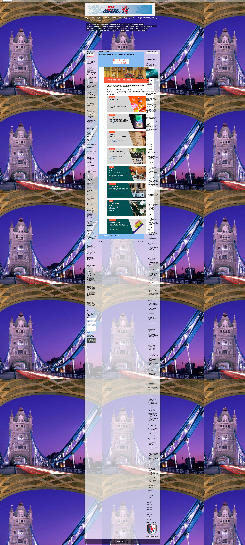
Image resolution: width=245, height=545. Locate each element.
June (149, 490)
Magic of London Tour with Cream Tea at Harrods (91, 86)
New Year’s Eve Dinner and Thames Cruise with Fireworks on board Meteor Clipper (91, 298)
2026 (148, 139)
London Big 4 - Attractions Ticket (90, 158)
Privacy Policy (114, 30)
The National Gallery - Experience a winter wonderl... (152, 161)
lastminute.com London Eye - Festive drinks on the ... (153, 388)
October (150, 483)
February (150, 497)
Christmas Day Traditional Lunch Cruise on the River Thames (91, 262)
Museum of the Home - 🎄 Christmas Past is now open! (152, 380)
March (149, 495)
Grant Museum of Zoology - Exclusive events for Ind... (152, 342)
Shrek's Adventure (90, 187)
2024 (148, 143)
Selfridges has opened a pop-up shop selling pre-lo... (153, 290)
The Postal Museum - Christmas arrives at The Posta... (152, 435)
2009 (148, 519)
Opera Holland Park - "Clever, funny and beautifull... (152, 396)
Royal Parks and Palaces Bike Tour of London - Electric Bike (91, 94)
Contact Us (121, 30)
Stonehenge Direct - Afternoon (152, 126)
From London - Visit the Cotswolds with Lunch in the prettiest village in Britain (151, 103)
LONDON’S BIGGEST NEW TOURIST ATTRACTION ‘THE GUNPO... (152, 415)
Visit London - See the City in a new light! (152, 230)
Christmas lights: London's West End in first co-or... (153, 366)
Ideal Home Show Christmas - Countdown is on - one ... (153, 331)
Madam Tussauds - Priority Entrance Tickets (91, 175)
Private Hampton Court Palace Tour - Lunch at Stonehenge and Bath (152, 121)
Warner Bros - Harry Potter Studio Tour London (150, 59)
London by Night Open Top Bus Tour (91, 78)
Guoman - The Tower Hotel (151, 88)
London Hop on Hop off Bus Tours (117, 24)
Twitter (126, 28)
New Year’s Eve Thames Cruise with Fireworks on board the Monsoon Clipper (91, 288)
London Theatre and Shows (128, 26)
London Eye (89, 163)
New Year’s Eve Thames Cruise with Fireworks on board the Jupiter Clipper (91, 304)
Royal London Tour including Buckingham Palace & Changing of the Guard (91, 91)
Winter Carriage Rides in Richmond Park (153, 429)
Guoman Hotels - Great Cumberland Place (150, 87)
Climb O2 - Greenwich (91, 137)
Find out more (126, 86)
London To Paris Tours (151, 26)
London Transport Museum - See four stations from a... (152, 233)
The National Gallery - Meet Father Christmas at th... (153, 410)
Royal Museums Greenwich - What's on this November (153, 458)
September (150, 485)
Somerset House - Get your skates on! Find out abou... (152, 425)
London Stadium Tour (91, 82)
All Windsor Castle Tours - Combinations (151, 94)
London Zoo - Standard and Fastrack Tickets (91, 171)
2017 (148, 506)
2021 (148, 148)
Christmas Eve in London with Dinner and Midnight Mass (91, 211)
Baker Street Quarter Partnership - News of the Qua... (153, 270)
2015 (148, 509)
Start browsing (112, 210)
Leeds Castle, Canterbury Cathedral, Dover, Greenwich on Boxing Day (91, 252)
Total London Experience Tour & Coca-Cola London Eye (90, 109)
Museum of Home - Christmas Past (152, 346)
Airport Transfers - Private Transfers (94, 28)
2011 (148, 516)
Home (88, 24)
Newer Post (102, 241)
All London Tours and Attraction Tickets (100, 24)
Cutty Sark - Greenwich (89, 140)
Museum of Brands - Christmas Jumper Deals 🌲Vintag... (152, 267)
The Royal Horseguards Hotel (152, 82)
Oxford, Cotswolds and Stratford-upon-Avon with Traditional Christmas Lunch (91, 242)
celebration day (114, 141)
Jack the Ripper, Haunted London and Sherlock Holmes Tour (91, 71)
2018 (148, 504)
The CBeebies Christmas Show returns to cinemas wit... (153, 248)
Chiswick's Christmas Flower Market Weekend (152, 212)
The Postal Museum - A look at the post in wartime (152, 359)
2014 (148, 511)
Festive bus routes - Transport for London (152, 172)
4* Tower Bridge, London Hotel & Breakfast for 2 (153, 370)
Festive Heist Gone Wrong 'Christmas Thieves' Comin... (152, 450)
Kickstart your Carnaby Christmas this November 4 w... (152, 465)
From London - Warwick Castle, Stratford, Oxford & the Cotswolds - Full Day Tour (152, 106)
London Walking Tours (91, 84)
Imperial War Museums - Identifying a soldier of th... (153, 227)
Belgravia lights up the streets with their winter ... (153, 283)
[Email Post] (119, 235)
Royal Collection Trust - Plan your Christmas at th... (153, 403)
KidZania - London (90, 153)
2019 (148, 502)
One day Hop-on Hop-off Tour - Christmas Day (91, 228)
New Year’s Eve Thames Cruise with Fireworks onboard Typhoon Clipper (91, 309)
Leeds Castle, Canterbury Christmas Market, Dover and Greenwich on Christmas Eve (91, 223)
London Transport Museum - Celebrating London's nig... (153, 335)
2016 (148, 507)
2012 (148, 514)
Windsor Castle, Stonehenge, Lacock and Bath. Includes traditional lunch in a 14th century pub (152, 133)
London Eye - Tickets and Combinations (111, 26)
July (149, 488)
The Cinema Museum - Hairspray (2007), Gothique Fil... (152, 480)
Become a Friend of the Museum (116, 172)
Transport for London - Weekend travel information (152, 240)
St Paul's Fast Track (91, 188)
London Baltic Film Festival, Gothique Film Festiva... (153, 279)
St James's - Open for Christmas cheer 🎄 (152, 178)
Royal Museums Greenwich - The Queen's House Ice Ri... (152, 323)
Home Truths (120, 140)
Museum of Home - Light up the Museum (153, 349)
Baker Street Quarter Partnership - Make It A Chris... (153, 432)
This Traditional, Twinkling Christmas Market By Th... (152, 208)
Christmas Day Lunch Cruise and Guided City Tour (91, 258)
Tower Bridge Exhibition (89, 197)
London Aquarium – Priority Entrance (91, 155)
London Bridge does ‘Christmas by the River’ (152, 168)
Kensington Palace (90, 150)
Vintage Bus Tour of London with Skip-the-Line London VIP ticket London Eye (91, 113)
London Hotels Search (134, 28)
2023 (148, 144)
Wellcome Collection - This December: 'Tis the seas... (152, 191)
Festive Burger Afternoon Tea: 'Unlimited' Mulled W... (153, 304)
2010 (148, 517)
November (150, 151)
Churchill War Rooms (91, 136)
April (149, 493)
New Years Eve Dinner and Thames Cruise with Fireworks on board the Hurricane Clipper (91, 293)
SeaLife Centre (90, 183)
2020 (148, 501)
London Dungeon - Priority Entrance (90, 162)
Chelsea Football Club (91, 134)
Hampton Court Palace (91, 144)
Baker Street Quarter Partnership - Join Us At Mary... (152, 219)
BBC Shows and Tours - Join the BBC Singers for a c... (153, 195)
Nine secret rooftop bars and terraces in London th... (153, 153)
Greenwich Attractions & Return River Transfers (91, 62)
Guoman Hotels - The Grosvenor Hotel (150, 84)
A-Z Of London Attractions (92, 30)
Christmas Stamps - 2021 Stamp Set (153, 185)
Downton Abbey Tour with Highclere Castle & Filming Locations (151, 99)
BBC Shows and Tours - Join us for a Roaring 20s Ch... (153, 318)
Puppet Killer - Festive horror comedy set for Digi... (153, 477)
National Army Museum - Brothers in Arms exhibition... (153, 164)
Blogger (135, 541)
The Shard (89, 194)
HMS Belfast (89, 146)
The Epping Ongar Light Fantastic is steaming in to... (153, 263)
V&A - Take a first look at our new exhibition (153, 205)
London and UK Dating (131, 30)
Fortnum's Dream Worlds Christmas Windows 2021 (153, 454)
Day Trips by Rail (118, 28)
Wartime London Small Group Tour (91, 117)
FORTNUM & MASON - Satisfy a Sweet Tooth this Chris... (153, 181)
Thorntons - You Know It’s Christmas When (152, 400)
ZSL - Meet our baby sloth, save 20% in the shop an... (153, 215)
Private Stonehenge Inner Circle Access (151, 124)
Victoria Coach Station (104, 30)
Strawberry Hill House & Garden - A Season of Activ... (153, 339)
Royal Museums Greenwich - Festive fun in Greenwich (152, 373)
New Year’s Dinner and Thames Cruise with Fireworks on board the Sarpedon (91, 279)
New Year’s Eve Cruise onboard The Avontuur (91, 266)
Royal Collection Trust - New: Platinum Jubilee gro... (153, 363)
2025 (148, 141)
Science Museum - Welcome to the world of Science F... (153, 157)
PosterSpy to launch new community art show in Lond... (153, 326)
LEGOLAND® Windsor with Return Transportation (151, 118)
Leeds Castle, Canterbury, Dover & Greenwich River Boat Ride (152, 114)
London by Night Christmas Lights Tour (91, 209)
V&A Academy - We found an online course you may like (153, 175)
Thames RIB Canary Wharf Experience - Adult (91, 100)
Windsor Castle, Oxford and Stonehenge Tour (151, 130)
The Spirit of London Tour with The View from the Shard (91, 104)
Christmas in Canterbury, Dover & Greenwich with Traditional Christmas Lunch (91, 232)
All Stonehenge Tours (140, 26)
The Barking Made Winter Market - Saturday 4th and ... (152, 255)
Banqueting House (90, 128)
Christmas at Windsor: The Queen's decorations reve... (152, 237)
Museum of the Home (106, 236)
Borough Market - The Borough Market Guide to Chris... (153, 223)
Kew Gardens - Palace (91, 151)
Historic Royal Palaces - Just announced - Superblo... (153, 259)
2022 (148, 146)
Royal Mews (89, 179)
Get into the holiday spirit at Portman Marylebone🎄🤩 (153, 187)
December (150, 149)
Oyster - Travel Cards (108, 28)
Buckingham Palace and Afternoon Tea (91, 130)
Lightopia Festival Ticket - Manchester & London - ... (153, 294)
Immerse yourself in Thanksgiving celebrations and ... (152, 252)
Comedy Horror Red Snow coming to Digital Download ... (153, 447)
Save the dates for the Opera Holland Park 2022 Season (152, 286)
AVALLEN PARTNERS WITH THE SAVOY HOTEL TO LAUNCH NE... (152, 275)
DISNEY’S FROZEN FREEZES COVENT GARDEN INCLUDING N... (153, 393)
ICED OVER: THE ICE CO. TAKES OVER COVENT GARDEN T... (153, 352)
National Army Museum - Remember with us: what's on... (153, 439)
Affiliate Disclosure (142, 30)
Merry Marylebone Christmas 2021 (151, 422)
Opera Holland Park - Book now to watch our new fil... (153, 469)
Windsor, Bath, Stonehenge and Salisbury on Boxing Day (91, 247)
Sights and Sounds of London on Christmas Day (91, 218)
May (149, 492)
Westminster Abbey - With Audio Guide (91, 204)
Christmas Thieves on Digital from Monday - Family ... (153, 244)
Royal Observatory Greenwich (90, 181)
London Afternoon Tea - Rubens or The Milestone (91, 74)
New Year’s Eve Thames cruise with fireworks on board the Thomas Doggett (91, 283)
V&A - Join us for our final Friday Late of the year (153, 301)
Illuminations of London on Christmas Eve (91, 215)
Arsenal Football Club (91, 126)
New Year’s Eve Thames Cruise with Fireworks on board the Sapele (91, 270)
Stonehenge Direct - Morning (151, 127)
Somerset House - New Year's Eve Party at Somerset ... (152, 201)
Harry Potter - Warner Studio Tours (94, 26)
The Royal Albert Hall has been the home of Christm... (153, 462)
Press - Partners (144, 28)
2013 (148, 512)
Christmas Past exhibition (121, 101)
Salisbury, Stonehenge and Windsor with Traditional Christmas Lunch (91, 238)
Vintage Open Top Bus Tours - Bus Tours (134, 24)
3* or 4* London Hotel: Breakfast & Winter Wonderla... (152, 308)
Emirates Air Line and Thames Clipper (91, 142)
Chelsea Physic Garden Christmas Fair (152, 199)
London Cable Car (90, 159)
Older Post (140, 241)
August (149, 487)
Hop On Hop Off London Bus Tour (90, 68)
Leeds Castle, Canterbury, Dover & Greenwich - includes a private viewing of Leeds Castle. (152, 111)
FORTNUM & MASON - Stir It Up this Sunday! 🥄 (153, 298)
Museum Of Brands (91, 177)
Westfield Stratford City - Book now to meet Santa (153, 377)
